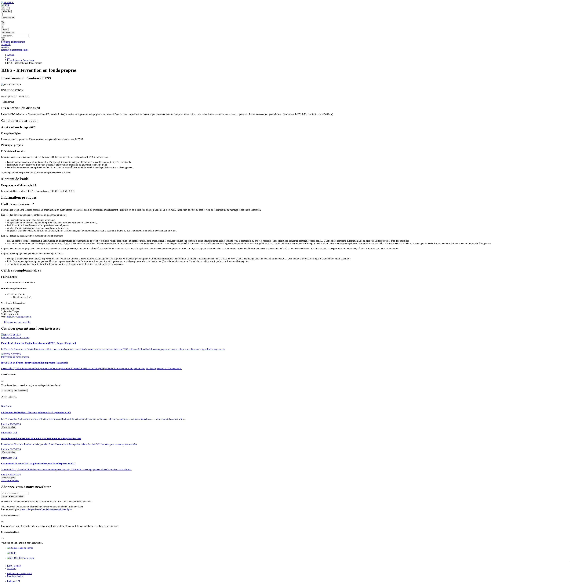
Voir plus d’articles (10, 480)
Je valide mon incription (12, 496)
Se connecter (8, 17)
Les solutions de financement (20, 60)
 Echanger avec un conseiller (15, 322)
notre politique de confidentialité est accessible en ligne (46, 509)
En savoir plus (8, 427)
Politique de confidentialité (19, 573)
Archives (11, 568)
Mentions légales (15, 576)
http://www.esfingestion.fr (19, 316)
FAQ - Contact (14, 565)
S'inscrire (6, 391)
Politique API (13, 581)
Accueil (10, 55)
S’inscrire (6, 11)
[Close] (2, 381)
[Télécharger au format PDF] (2, 101)
